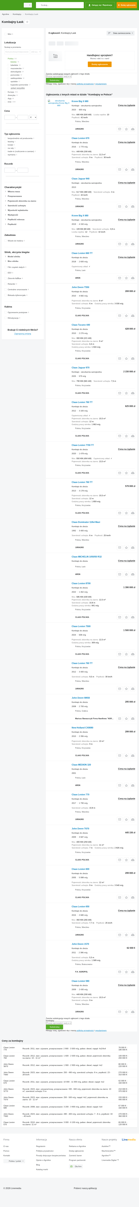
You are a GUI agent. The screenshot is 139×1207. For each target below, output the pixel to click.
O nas (6, 1146)
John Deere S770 (9, 1090)
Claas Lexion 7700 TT (83, 445)
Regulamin (40, 1146)
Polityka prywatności (44, 1151)
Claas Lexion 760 (9, 1057)
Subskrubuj (54, 80)
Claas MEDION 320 (81, 765)
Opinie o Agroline (43, 1160)
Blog (38, 1165)
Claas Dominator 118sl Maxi (86, 522)
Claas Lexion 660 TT (82, 253)
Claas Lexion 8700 (81, 583)
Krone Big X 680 (80, 101)
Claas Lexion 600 (80, 869)
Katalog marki (42, 1169)
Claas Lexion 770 (80, 794)
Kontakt (6, 1155)
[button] (126, 129)
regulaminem (101, 84)
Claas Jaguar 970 (80, 367)
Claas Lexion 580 (80, 981)
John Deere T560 (9, 1115)
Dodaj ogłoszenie (100, 64)
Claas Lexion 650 (80, 906)
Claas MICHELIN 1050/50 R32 (87, 557)
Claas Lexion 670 (80, 138)
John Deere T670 (80, 828)
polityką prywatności (85, 84)
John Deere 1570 (80, 944)
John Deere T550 (80, 287)
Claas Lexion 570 (9, 1123)
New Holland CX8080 (82, 728)
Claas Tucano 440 (81, 325)
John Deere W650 (81, 698)
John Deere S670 (9, 1065)
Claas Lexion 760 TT (82, 402)
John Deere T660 (9, 1073)
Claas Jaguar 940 (80, 179)
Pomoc (6, 1151)
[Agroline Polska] (11, 5)
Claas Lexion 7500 (81, 626)
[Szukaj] (38, 5)
